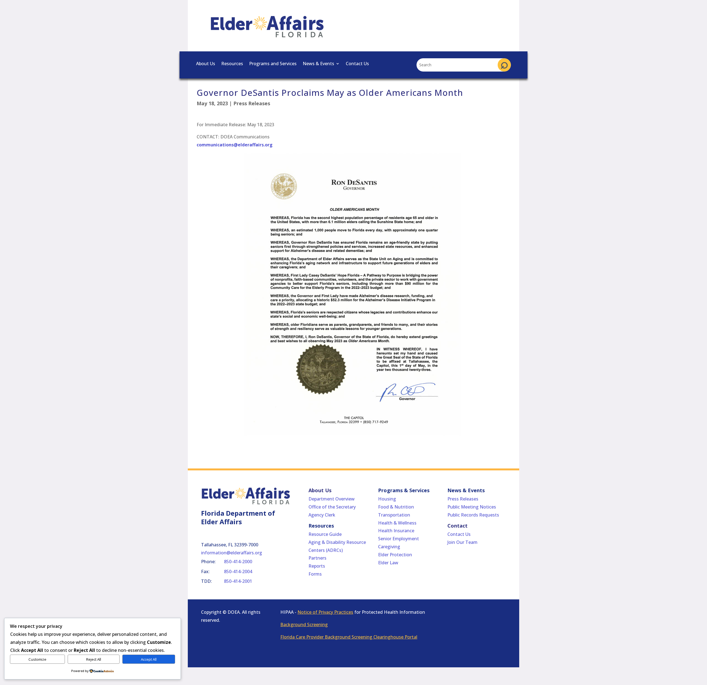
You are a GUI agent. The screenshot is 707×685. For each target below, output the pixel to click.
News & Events (318, 64)
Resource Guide (325, 534)
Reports (316, 566)
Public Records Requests (473, 515)
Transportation (394, 515)
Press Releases (251, 103)
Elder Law (388, 563)
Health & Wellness (397, 523)
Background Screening (304, 624)
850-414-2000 (238, 561)
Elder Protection (395, 555)
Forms (315, 574)
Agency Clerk (321, 515)
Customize (37, 659)
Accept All (149, 659)
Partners (317, 558)
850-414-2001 (238, 581)
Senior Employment (398, 539)
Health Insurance (396, 531)
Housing (387, 499)
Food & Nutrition (396, 507)
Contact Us (357, 64)
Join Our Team (462, 542)
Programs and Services (273, 64)
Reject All (93, 659)
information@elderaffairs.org (231, 553)
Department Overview (331, 499)
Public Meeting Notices (471, 507)
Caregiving (389, 547)
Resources (232, 64)
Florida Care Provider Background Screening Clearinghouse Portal (348, 637)
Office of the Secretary (332, 507)
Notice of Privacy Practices (325, 612)
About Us (205, 64)
